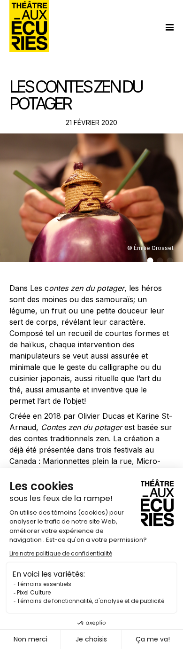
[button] (150, 261)
